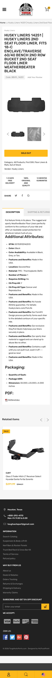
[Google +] (19, 637)
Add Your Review (35, 77)
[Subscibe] (45, 607)
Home (2, 22)
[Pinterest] (26, 637)
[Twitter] (16, 195)
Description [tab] (13, 212)
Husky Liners (9, 30)
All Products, (19, 162)
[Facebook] (22, 195)
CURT (8, 473)
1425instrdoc (13, 400)
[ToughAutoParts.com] (26, 9)
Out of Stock (15, 165)
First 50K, (30, 162)
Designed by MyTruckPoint (38, 649)
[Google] (28, 195)
